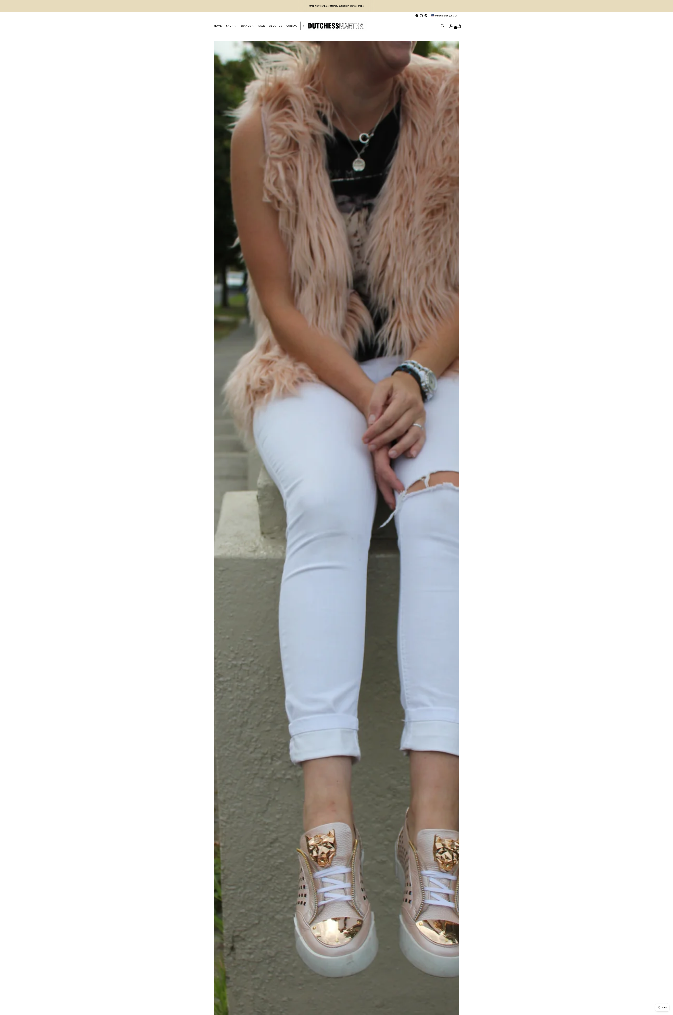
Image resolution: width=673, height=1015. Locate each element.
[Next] (376, 6)
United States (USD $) (446, 15)
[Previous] (297, 6)
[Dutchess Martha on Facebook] (416, 15)
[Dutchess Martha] (336, 26)
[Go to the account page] (449, 25)
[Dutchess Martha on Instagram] (421, 15)
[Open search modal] (442, 25)
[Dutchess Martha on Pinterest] (425, 15)
